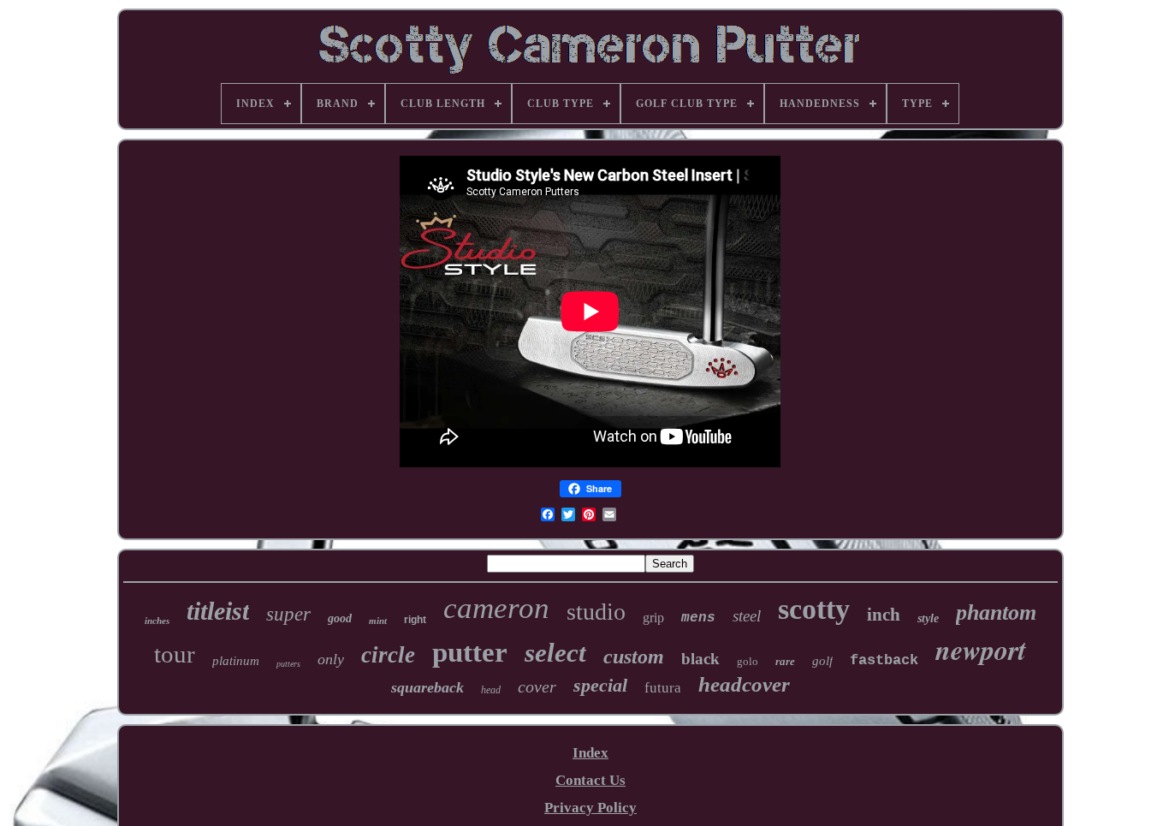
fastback (884, 660)
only (330, 659)
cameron (496, 608)
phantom (996, 612)
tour (174, 654)
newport (980, 649)
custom (633, 656)
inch (883, 614)
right (415, 620)
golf (822, 661)
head (491, 690)
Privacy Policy (590, 807)
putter (469, 652)
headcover (744, 684)
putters (288, 664)
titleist (218, 611)
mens (698, 618)
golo (747, 661)
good (340, 618)
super (288, 614)
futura (662, 688)
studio (596, 611)
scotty (814, 609)
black (700, 659)
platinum (235, 661)
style (928, 618)
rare (785, 661)
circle (388, 655)
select (555, 653)
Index (590, 753)
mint (378, 620)
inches (157, 620)
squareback (427, 687)
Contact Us (590, 780)
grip (653, 617)
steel (747, 616)
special (600, 685)
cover (537, 686)
